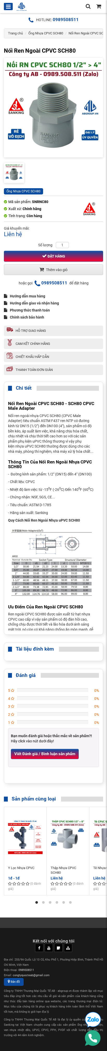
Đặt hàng (56, 256)
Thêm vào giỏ (56, 270)
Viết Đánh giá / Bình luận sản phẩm (44, 753)
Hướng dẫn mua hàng (27, 296)
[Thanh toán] (98, 6)
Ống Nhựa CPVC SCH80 (45, 33)
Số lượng (45, 245)
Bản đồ (15, 981)
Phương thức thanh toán (30, 310)
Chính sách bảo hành (27, 317)
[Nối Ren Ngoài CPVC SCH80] (53, 107)
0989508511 (66, 19)
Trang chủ (15, 33)
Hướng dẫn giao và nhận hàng (34, 303)
